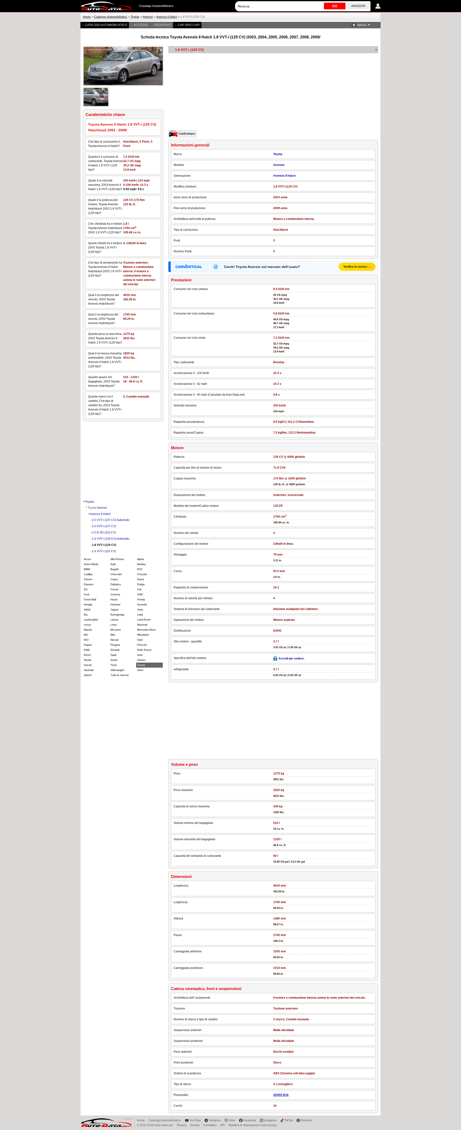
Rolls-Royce (144, 649)
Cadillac (88, 574)
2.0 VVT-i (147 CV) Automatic (111, 520)
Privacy (182, 1125)
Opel (140, 639)
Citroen (88, 579)
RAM (87, 649)
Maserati (142, 624)
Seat (139, 654)
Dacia (140, 579)
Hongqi (88, 604)
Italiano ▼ (363, 25)
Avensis (148, 16)
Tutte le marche (119, 675)
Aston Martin (91, 564)
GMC (140, 594)
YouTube (195, 1120)
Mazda (88, 629)
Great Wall (90, 599)
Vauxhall (88, 670)
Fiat (139, 589)
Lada (140, 614)
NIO (86, 639)
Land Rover (144, 619)
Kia (85, 614)
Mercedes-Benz (146, 629)
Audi (112, 564)
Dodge (141, 584)
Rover (87, 654)
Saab (113, 654)
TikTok (289, 1120)
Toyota (135, 16)
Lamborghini (91, 619)
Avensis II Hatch (166, 16)
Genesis (115, 594)
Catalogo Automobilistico (110, 16)
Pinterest (306, 1120)
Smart (113, 660)
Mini (112, 634)
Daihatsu (115, 584)
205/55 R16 (281, 1095)
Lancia (114, 619)
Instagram (270, 1120)
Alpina (140, 559)
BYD (139, 569)
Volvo (140, 670)
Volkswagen (117, 670)
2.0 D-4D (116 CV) (104, 532)
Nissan (114, 639)
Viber (232, 1120)
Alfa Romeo (117, 559)
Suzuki (88, 665)
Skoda (87, 660)
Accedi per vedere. (291, 658)
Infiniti (87, 609)
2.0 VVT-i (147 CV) (104, 526)
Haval (113, 599)
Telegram (215, 1120)
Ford (86, 594)
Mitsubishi (143, 634)
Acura (87, 559)
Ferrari (114, 589)
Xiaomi (87, 675)
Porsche (142, 644)
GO (334, 6)
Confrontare (187, 133)
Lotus (113, 624)
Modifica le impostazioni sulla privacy (252, 1125)
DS (85, 589)
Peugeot (115, 644)
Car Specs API (189, 25)
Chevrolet (116, 574)
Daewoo (88, 584)
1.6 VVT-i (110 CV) (104, 551)
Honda (141, 599)
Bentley (141, 564)
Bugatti (114, 569)
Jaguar (114, 609)
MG (86, 634)
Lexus (87, 624)
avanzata (358, 6)
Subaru (141, 660)
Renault (114, 649)
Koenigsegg (117, 614)
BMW (87, 569)
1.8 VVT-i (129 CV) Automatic (111, 538)
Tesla (113, 665)
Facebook (249, 1120)
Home (87, 16)
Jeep (140, 609)
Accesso (141, 25)
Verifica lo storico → (357, 266)
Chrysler (142, 574)
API (222, 1125)
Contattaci (210, 1125)
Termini (195, 1125)
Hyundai (142, 604)
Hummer (115, 604)
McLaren (115, 629)
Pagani (88, 644)
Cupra (114, 579)
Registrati (162, 25)
